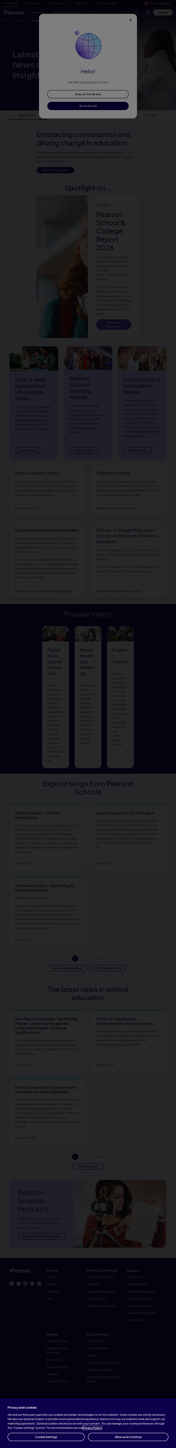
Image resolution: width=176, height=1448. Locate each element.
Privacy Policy (92, 1428)
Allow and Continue (128, 1437)
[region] (88, 1423)
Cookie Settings (46, 1437)
